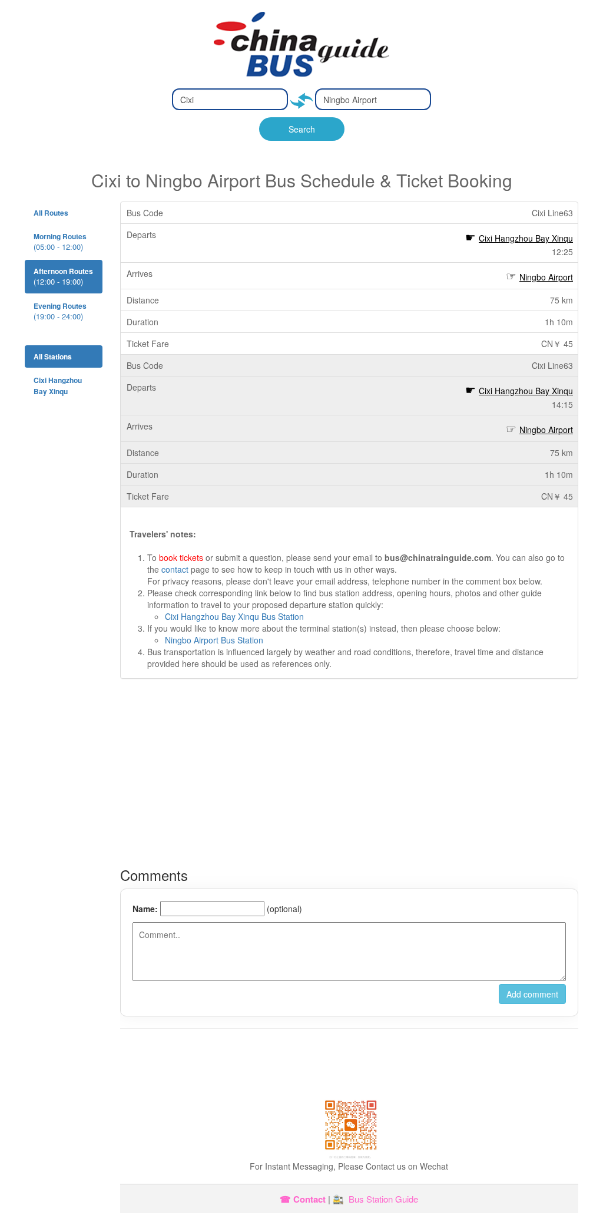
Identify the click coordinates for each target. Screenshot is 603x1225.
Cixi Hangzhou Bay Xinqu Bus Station (234, 616)
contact (174, 569)
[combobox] (230, 99)
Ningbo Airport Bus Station (214, 640)
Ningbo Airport (546, 277)
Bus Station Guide (383, 1199)
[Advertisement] (349, 773)
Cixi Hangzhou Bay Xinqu (526, 238)
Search (302, 129)
